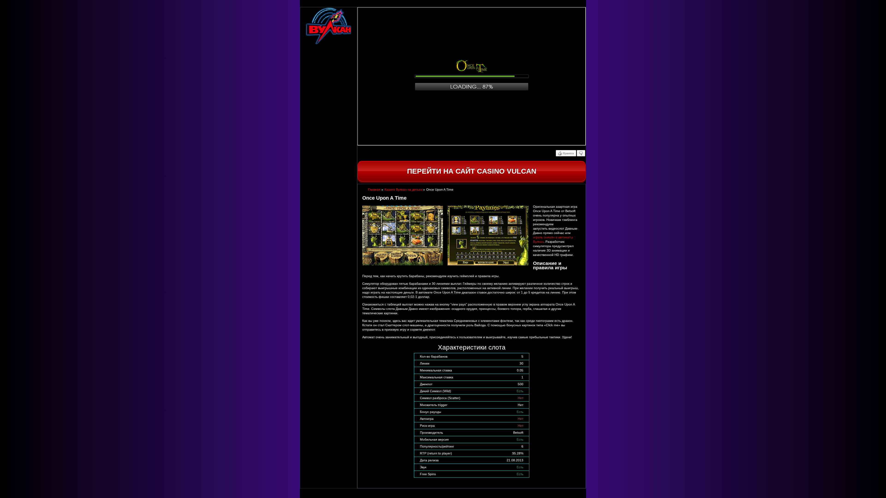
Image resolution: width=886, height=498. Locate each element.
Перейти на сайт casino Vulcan (471, 171)
